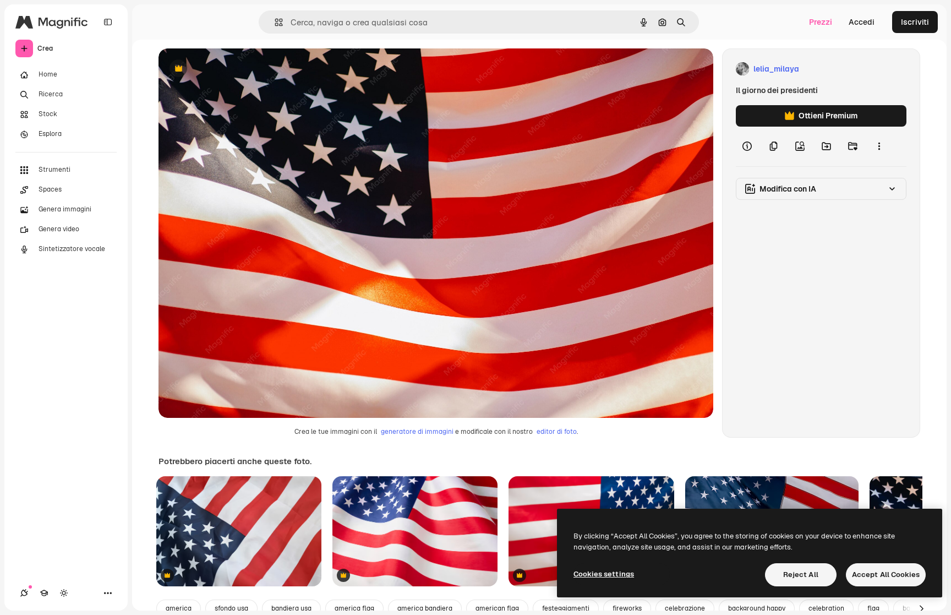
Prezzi (820, 22)
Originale (231, 69)
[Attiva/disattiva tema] (64, 593)
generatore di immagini (417, 431)
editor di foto (557, 431)
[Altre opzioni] (879, 146)
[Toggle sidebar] (108, 22)
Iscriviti (915, 22)
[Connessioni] (24, 593)
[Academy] (44, 593)
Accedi (862, 22)
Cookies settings (603, 574)
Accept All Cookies (886, 574)
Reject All (800, 574)
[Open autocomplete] (274, 22)
